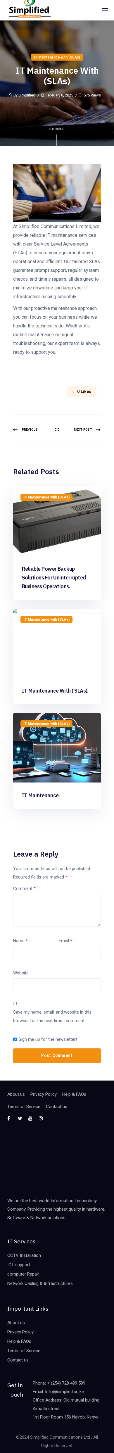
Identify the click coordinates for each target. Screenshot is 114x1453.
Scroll (57, 129)
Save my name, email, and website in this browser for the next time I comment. (52, 1016)
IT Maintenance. (41, 795)
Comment (24, 888)
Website (21, 973)
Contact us (56, 1106)
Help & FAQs (74, 1094)
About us (16, 1094)
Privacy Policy (43, 1094)
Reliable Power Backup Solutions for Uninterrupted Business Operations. (54, 577)
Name (20, 940)
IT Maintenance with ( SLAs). (55, 690)
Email (65, 940)
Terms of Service (23, 1106)
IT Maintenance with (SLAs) (57, 57)
